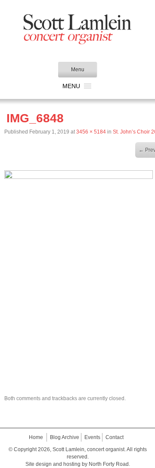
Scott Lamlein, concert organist (88, 449)
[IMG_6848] (78, 176)
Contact (114, 437)
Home (36, 437)
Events (92, 437)
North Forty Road (109, 464)
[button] (71, 86)
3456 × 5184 (91, 132)
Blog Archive (64, 437)
